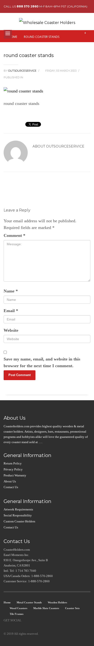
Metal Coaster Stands (29, 602)
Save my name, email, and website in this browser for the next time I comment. (42, 362)
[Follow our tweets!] (32, 620)
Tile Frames (16, 613)
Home (7, 602)
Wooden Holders (57, 602)
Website (11, 330)
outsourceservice (22, 70)
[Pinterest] (39, 620)
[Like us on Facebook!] (25, 620)
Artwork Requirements (18, 509)
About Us (10, 481)
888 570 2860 (28, 6)
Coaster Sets (72, 608)
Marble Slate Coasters (46, 608)
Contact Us (11, 487)
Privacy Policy (13, 469)
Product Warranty (15, 475)
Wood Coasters (18, 608)
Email (11, 310)
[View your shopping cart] (87, 35)
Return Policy (13, 463)
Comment (14, 235)
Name (11, 291)
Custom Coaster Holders (19, 521)
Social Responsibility (18, 515)
